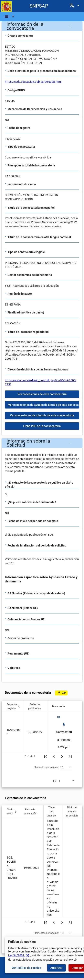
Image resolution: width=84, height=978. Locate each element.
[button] (42, 26)
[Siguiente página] (62, 756)
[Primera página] (46, 756)
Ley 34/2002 (18, 955)
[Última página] (70, 756)
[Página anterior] (54, 756)
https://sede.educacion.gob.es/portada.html (33, 81)
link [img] (59, 717)
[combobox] (66, 767)
